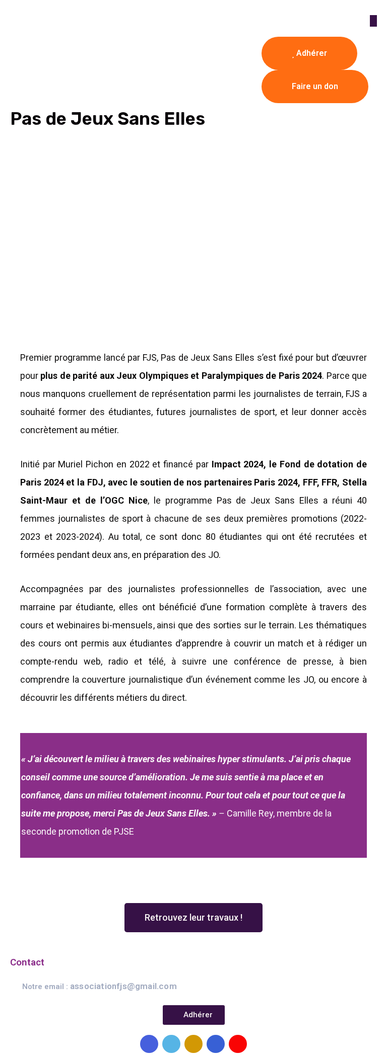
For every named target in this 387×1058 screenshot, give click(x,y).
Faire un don (315, 86)
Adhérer (310, 53)
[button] (193, 917)
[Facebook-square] (149, 1044)
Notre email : (99, 986)
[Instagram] (193, 1044)
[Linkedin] (216, 1044)
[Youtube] (238, 1044)
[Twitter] (171, 1044)
